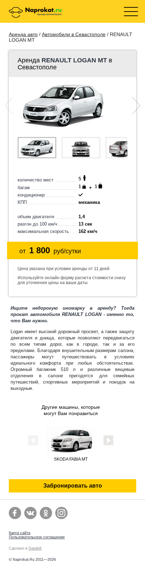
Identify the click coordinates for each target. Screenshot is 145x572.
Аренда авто (23, 34)
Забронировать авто (72, 486)
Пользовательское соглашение (37, 537)
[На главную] (35, 13)
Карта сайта (19, 533)
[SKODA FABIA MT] (71, 451)
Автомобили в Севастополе (74, 34)
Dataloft (35, 548)
